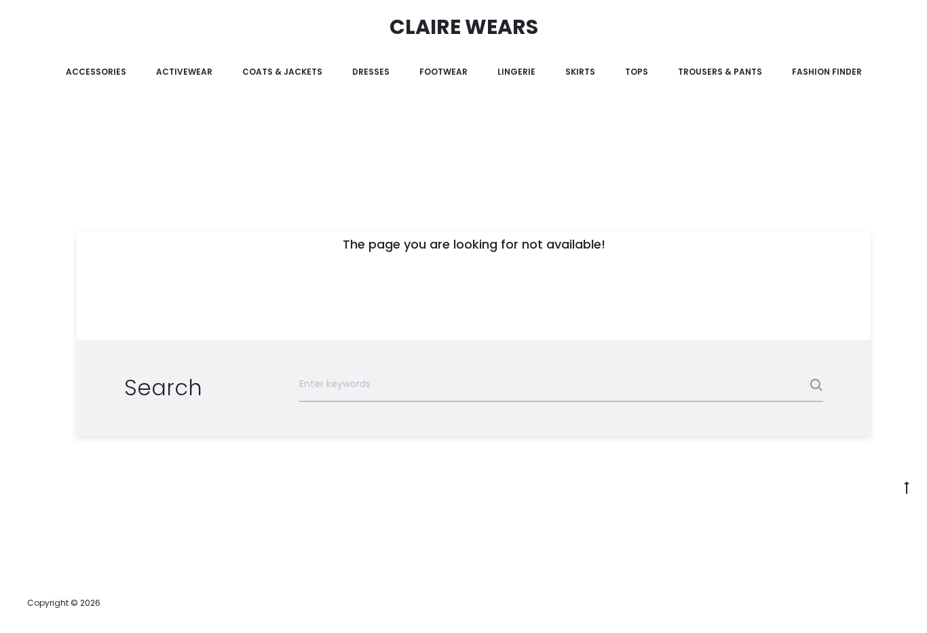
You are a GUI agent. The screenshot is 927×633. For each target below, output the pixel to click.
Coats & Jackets (282, 71)
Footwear (443, 71)
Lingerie (516, 71)
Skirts (580, 71)
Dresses (371, 71)
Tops (636, 71)
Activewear (184, 71)
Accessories (96, 71)
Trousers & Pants (720, 71)
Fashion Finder (827, 71)
